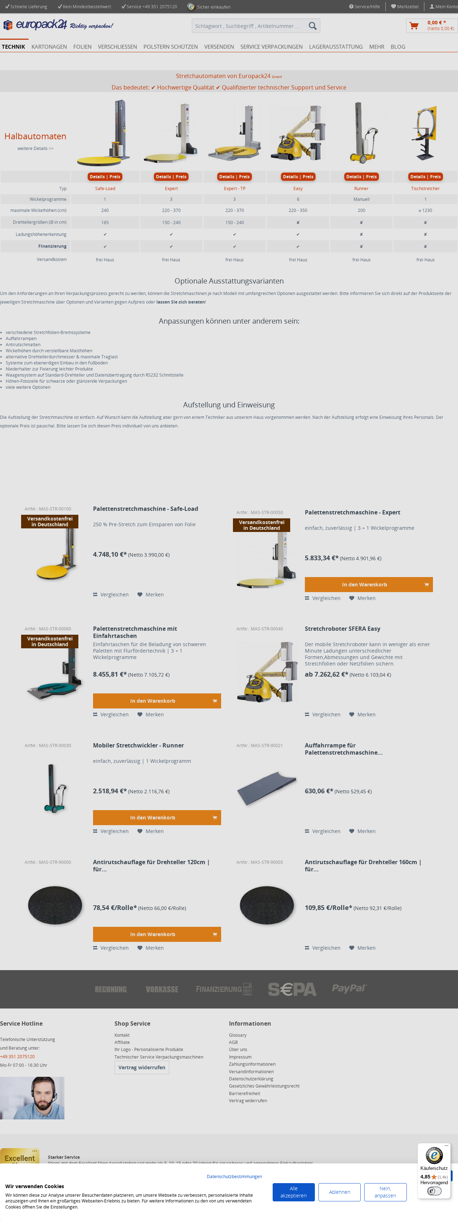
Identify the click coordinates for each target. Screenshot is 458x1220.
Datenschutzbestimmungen (234, 1176)
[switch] (434, 1191)
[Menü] (446, 1147)
